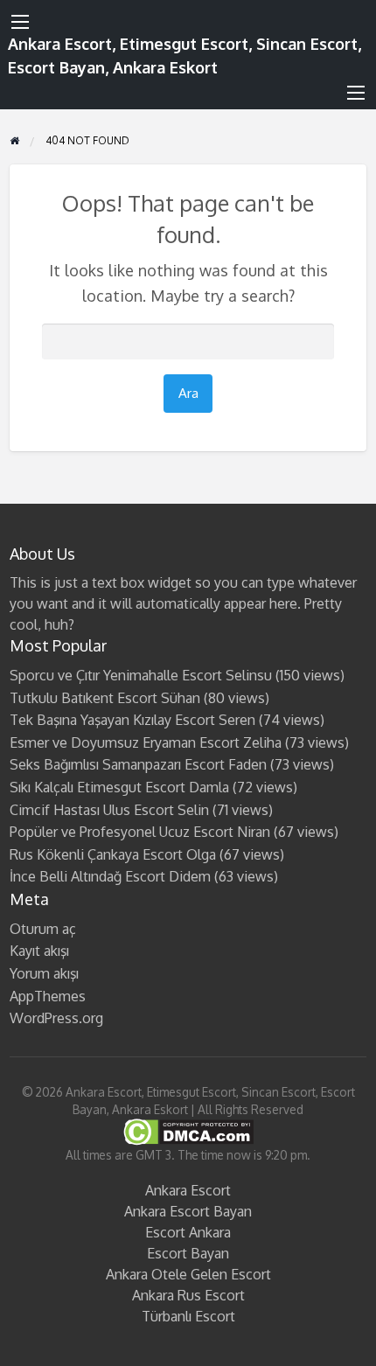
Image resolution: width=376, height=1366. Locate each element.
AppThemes (48, 996)
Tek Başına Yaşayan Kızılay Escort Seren (132, 719)
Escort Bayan (188, 1253)
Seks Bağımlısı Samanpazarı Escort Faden (138, 764)
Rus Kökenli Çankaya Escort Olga (113, 854)
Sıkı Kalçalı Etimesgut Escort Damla (119, 787)
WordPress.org (56, 1018)
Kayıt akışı (39, 950)
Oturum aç (43, 928)
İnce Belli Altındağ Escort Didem (110, 876)
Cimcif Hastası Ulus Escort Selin (109, 810)
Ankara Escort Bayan (188, 1211)
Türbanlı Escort (188, 1316)
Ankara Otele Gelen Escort (188, 1274)
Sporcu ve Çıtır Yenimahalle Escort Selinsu (141, 675)
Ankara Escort (188, 1190)
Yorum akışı (44, 973)
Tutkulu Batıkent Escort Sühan (105, 698)
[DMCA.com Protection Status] (188, 1131)
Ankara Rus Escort (188, 1295)
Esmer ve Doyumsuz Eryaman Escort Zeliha (146, 742)
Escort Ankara (188, 1232)
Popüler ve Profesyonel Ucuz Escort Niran (140, 831)
